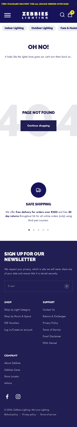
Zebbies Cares (12, 370)
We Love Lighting (40, 409)
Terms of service (48, 414)
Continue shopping (38, 126)
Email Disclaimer (52, 336)
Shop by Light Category (17, 310)
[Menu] (7, 15)
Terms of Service (52, 330)
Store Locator (11, 376)
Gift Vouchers (11, 323)
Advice (8, 383)
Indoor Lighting (14, 28)
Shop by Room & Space (17, 316)
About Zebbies (12, 363)
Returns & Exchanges (54, 316)
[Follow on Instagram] (18, 396)
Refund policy (11, 414)
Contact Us (49, 310)
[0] (70, 17)
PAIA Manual (50, 343)
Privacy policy (29, 414)
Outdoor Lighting (42, 28)
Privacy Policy (50, 323)
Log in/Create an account (18, 330)
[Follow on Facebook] (7, 396)
